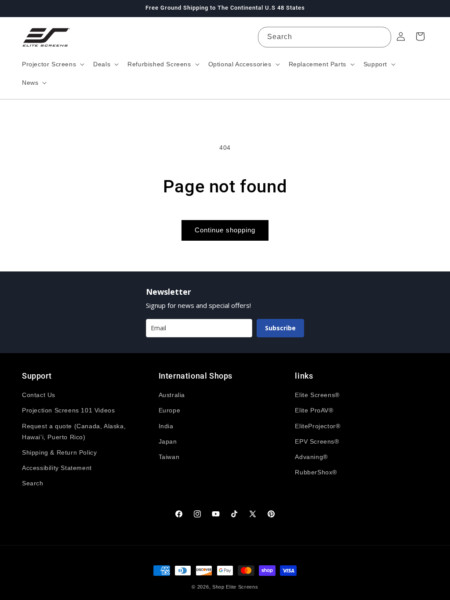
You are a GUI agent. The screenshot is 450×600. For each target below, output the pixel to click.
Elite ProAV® (314, 410)
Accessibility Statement (57, 467)
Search (33, 483)
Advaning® (311, 456)
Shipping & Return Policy (59, 452)
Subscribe (280, 328)
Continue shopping (225, 230)
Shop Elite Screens (235, 586)
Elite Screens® (317, 394)
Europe (170, 410)
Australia (172, 394)
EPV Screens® (317, 441)
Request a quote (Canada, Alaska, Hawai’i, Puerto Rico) (74, 432)
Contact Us (38, 394)
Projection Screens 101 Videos (68, 410)
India (166, 426)
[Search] (381, 37)
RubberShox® (316, 472)
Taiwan (169, 456)
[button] (52, 64)
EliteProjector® (317, 426)
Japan (168, 441)
